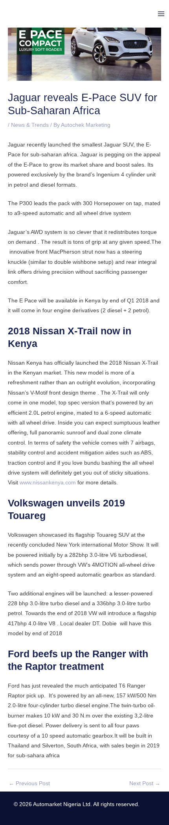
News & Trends (30, 125)
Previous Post (29, 783)
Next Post (144, 783)
